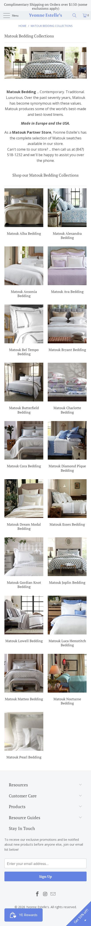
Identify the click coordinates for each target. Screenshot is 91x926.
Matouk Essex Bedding (67, 503)
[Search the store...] (76, 15)
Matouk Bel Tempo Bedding (23, 331)
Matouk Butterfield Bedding (23, 389)
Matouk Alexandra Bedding (67, 214)
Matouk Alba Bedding (23, 212)
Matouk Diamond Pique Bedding (67, 447)
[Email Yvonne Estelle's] (53, 894)
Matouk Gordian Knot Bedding (23, 563)
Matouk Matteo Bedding (23, 678)
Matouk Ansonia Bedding (23, 272)
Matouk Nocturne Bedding (67, 680)
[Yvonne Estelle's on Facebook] (37, 894)
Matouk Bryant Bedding (67, 329)
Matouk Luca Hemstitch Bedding (67, 622)
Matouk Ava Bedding (67, 270)
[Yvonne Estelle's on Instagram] (45, 894)
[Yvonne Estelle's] (45, 15)
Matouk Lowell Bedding (23, 620)
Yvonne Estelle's (37, 907)
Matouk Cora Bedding (23, 445)
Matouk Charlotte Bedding (67, 389)
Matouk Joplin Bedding (67, 561)
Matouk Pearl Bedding (23, 736)
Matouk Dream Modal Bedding (23, 505)
